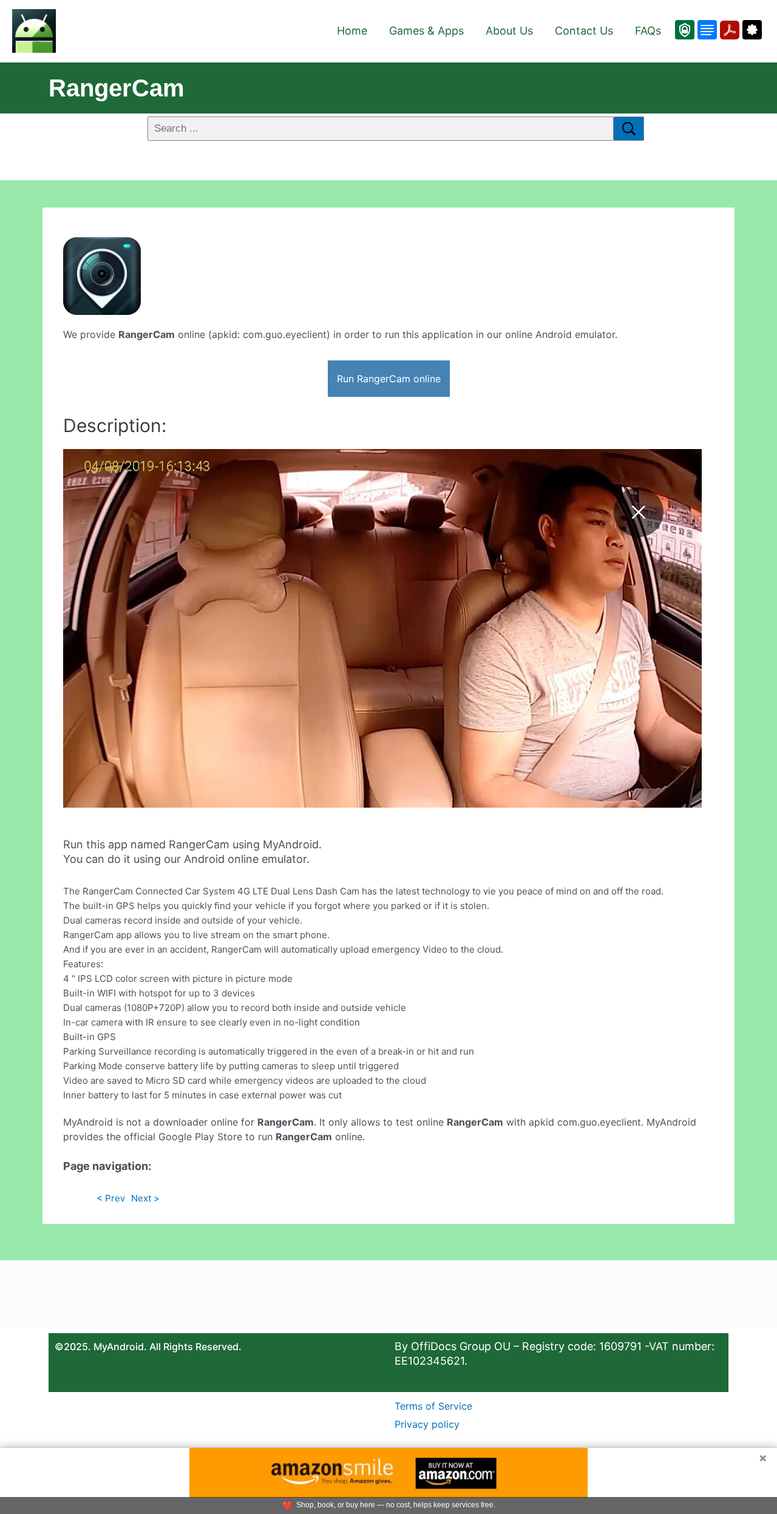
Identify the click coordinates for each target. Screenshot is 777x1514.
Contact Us (584, 30)
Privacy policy (427, 1424)
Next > (145, 1198)
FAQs (648, 30)
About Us (509, 30)
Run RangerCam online (389, 379)
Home (352, 30)
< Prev (111, 1198)
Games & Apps (426, 30)
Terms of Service (433, 1406)
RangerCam (117, 88)
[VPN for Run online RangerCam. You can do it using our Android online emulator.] (684, 29)
